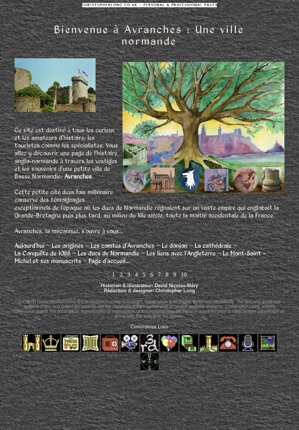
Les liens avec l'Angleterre (181, 253)
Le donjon (174, 245)
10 (184, 274)
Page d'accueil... (109, 261)
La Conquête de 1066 (42, 253)
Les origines (68, 245)
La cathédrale (213, 245)
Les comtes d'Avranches (123, 245)
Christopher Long (149, 326)
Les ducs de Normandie (108, 253)
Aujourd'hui (29, 245)
